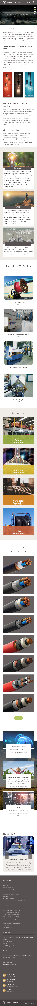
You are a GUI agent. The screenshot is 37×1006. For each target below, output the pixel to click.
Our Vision (18, 207)
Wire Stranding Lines (18, 367)
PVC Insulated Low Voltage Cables (11, 912)
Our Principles (18, 244)
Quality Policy (6, 885)
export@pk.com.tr (11, 976)
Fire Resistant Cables (8, 921)
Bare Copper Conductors (9, 927)
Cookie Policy (6, 896)
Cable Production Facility (18, 533)
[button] (7, 855)
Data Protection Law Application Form (12, 894)
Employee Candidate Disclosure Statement (14, 900)
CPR (18, 808)
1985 (18, 304)
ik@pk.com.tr (10, 991)
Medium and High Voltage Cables (11, 923)
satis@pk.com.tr (11, 981)
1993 (18, 337)
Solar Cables (6, 925)
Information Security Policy (9, 890)
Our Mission (18, 168)
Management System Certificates (18, 777)
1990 (18, 402)
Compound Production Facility (18, 472)
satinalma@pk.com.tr (12, 986)
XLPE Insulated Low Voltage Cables (11, 914)
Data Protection (6, 892)
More (18, 718)
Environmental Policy (8, 887)
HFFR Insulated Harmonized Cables (12, 917)
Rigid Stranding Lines (18, 400)
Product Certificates (18, 747)
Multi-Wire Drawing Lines (18, 335)
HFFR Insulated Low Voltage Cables (11, 919)
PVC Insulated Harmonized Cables (11, 910)
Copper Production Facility (18, 442)
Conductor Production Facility (18, 503)
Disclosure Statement (8, 898)
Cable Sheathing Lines (18, 302)
